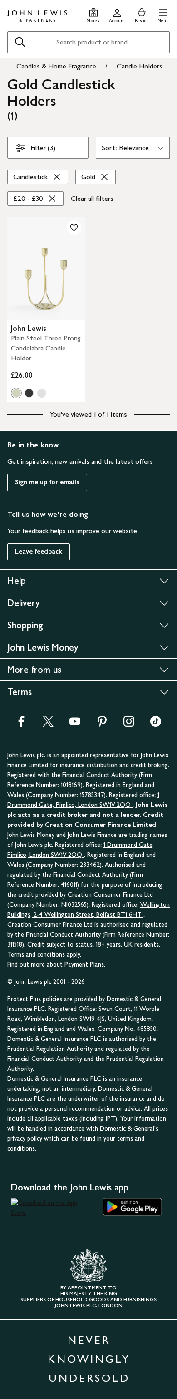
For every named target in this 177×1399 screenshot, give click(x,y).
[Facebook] (21, 724)
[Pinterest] (102, 724)
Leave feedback (38, 551)
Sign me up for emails (47, 482)
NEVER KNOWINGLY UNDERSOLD (89, 1358)
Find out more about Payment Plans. (56, 964)
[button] (163, 14)
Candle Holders (139, 66)
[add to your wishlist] (74, 227)
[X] (48, 724)
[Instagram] (128, 724)
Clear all (92, 198)
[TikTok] (155, 724)
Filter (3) (42, 147)
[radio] (16, 393)
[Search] (20, 42)
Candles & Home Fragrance (56, 66)
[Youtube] (74, 724)
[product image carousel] (46, 268)
